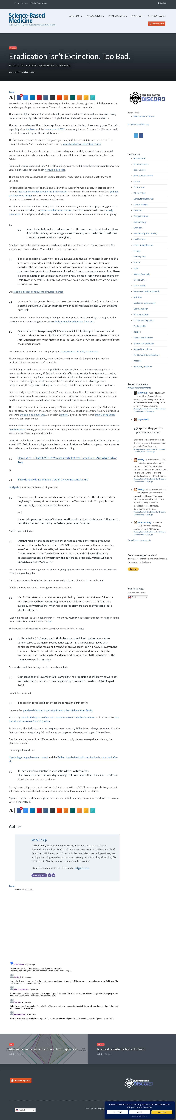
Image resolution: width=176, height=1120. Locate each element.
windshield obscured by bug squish (82, 144)
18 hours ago (150, 452)
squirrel (64, 414)
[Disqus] (64, 928)
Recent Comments (156, 16)
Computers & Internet (143, 198)
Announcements (141, 164)
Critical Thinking (141, 204)
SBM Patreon (159, 23)
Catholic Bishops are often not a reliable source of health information (58, 717)
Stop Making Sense (105, 414)
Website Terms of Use (38, 3)
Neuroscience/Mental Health (146, 291)
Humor (137, 262)
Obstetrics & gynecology (145, 303)
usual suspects (17, 429)
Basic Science (140, 170)
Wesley (140, 459)
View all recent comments (139, 387)
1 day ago (149, 481)
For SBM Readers (116, 16)
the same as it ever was (32, 414)
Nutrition (138, 297)
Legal (136, 268)
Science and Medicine (143, 337)
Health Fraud (139, 239)
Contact (24, 3)
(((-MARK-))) (142, 393)
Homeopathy (139, 256)
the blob (30, 129)
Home (17, 3)
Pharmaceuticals (141, 314)
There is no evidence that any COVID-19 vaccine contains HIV (53, 479)
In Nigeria (14, 487)
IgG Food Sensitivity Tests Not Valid (121, 1049)
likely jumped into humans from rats (74, 321)
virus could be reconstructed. (56, 210)
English (134, 597)
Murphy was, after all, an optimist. (79, 351)
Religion (137, 332)
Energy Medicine (141, 216)
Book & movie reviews (143, 175)
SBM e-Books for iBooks (144, 116)
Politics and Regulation (144, 320)
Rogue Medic (143, 419)
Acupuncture (139, 158)
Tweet (12, 92)
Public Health (140, 326)
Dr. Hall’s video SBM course (138, 124)
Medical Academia (142, 274)
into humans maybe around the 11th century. (42, 191)
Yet (50, 621)
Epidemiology (140, 222)
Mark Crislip (14, 72)
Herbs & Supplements (143, 245)
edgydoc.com (82, 868)
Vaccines (13, 48)
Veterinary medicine (143, 366)
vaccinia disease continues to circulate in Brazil (38, 291)
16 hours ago (150, 411)
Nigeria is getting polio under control (28, 757)
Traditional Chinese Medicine (147, 355)
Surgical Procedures (143, 349)
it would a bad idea (55, 169)
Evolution (138, 227)
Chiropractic (139, 187)
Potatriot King (144, 522)
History (137, 251)
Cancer (137, 181)
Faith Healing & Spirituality (145, 233)
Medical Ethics (140, 280)
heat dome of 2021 (55, 129)
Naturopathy (139, 285)
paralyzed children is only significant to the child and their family (58, 710)
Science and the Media (144, 343)
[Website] (49, 875)
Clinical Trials (139, 193)
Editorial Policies (94, 16)
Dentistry (138, 210)
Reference (136, 16)
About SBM (74, 16)
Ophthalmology (141, 308)
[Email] (53, 875)
